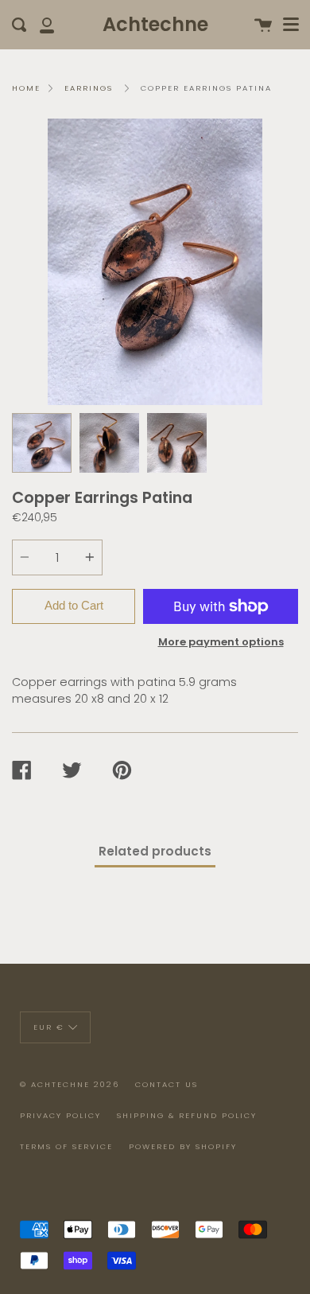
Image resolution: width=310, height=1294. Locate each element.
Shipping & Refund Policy (187, 1115)
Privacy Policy (60, 1115)
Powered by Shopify (183, 1146)
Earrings (88, 88)
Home (26, 88)
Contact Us (166, 1084)
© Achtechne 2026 (69, 1084)
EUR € (48, 1027)
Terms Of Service (66, 1146)
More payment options (221, 641)
